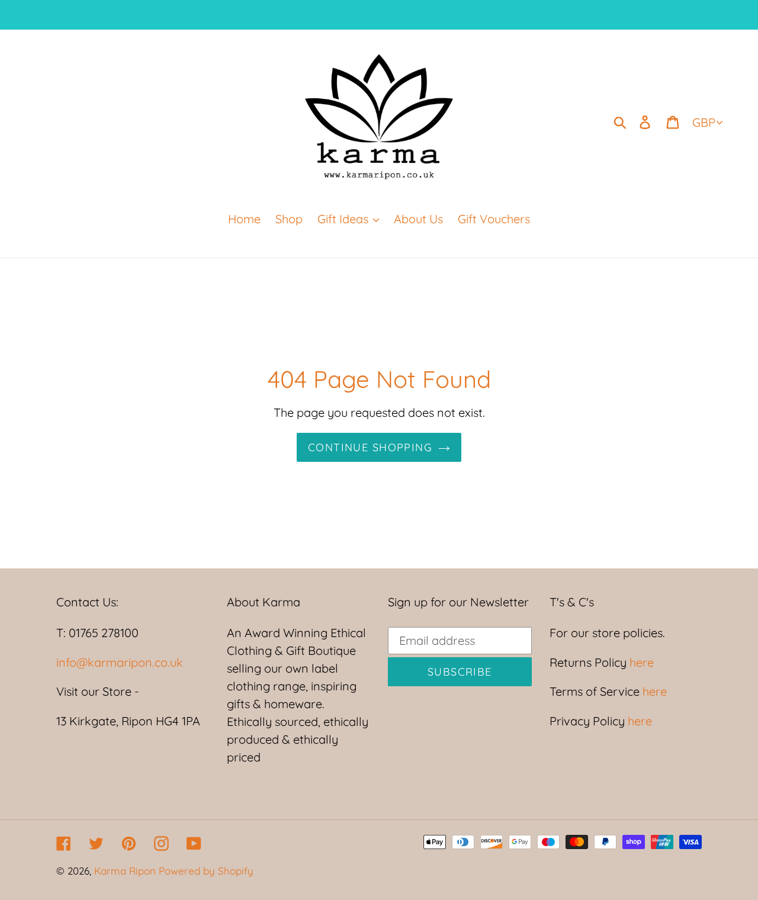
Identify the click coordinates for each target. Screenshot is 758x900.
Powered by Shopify (206, 870)
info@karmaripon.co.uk (119, 662)
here (640, 662)
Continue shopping (370, 447)
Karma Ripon (126, 870)
